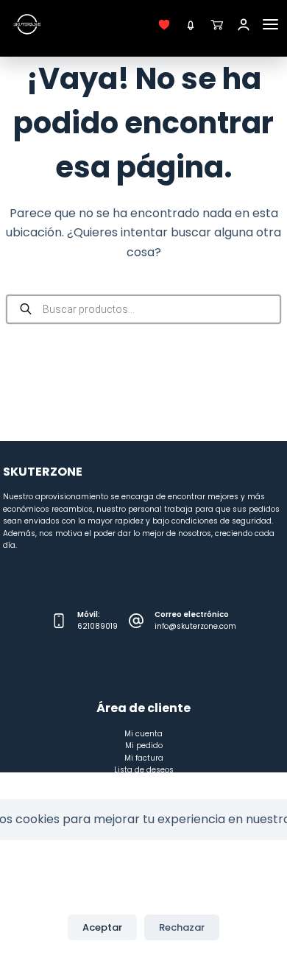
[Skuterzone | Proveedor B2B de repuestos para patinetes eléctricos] (27, 24)
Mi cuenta (143, 733)
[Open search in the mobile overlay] (143, 309)
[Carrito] (217, 24)
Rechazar (182, 927)
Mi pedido (144, 745)
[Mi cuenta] (244, 24)
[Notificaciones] (191, 24)
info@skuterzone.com (195, 626)
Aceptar (102, 927)
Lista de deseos (144, 769)
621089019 (97, 626)
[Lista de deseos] (164, 24)
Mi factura (143, 758)
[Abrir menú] (270, 24)
